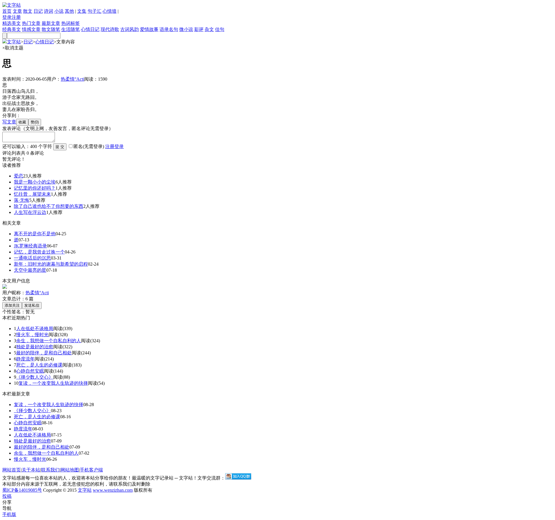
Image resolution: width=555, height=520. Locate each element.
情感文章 (31, 29)
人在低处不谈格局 (34, 328)
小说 (59, 11)
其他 (69, 11)
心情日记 (90, 29)
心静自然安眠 (30, 371)
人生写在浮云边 (30, 212)
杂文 (209, 29)
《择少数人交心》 (34, 377)
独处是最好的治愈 (34, 346)
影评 (199, 29)
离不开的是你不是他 (35, 233)
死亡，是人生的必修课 (39, 364)
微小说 (186, 29)
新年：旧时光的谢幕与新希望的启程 (51, 264)
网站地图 (69, 469)
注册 (16, 17)
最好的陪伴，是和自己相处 (44, 352)
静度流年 (25, 358)
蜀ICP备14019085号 (22, 490)
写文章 (9, 121)
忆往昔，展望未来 (32, 194)
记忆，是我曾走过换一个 (39, 251)
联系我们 (50, 469)
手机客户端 (91, 469)
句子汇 (94, 11)
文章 (17, 11)
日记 (38, 11)
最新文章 (51, 23)
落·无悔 (21, 200)
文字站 (14, 41)
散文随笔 (51, 29)
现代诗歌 (110, 29)
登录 (7, 17)
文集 (81, 11)
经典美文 (11, 29)
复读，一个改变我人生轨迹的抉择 (53, 383)
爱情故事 (149, 29)
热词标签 (70, 23)
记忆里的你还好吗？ (35, 188)
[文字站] (11, 5)
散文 (27, 11)
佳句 (219, 29)
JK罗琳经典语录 (30, 245)
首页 (7, 11)
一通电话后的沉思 (32, 258)
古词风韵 (129, 29)
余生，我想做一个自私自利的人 (48, 340)
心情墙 (109, 11)
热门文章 (31, 23)
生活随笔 (70, 29)
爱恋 (18, 175)
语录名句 (169, 29)
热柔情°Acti (72, 79)
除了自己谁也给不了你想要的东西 (48, 206)
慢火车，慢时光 (32, 334)
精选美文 (11, 23)
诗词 (48, 11)
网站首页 (11, 469)
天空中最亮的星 (30, 270)
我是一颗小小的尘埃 (35, 181)
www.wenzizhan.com (113, 490)
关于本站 (31, 469)
